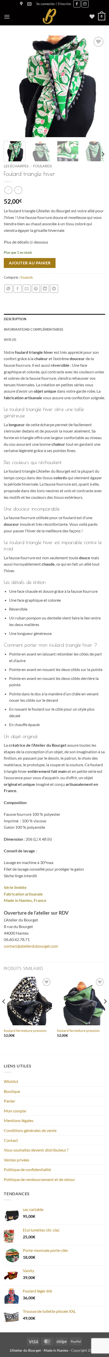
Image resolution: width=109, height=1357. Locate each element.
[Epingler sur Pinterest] (36, 288)
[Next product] (8, 190)
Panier (9, 1100)
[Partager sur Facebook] (17, 288)
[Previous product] (18, 190)
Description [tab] (15, 319)
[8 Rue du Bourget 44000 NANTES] (22, 4)
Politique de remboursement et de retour (39, 1179)
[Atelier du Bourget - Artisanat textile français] (50, 16)
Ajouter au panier (30, 263)
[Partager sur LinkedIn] (45, 288)
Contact (11, 1140)
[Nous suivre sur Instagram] (85, 3)
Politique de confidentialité (27, 1169)
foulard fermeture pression (25, 1031)
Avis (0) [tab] (10, 340)
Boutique (12, 1091)
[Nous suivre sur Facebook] (77, 3)
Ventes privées (16, 1159)
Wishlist (11, 1081)
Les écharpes (16, 166)
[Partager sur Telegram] (54, 288)
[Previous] (12, 86)
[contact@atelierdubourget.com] (30, 4)
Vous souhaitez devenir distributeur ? (36, 1149)
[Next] (96, 86)
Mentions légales (18, 1120)
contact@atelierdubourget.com (31, 946)
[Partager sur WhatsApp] (8, 288)
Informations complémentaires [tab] (33, 329)
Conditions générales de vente (30, 1130)
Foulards (42, 166)
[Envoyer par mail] (27, 288)
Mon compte (15, 1110)
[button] (53, 4)
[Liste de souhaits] (92, 16)
